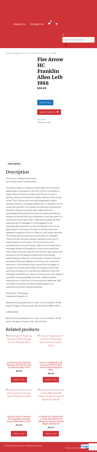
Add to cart (45, 102)
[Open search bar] (78, 35)
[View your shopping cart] (56, 24)
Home (9, 53)
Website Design (71, 448)
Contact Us (36, 24)
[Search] (65, 45)
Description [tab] (14, 164)
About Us (19, 24)
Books (16, 53)
